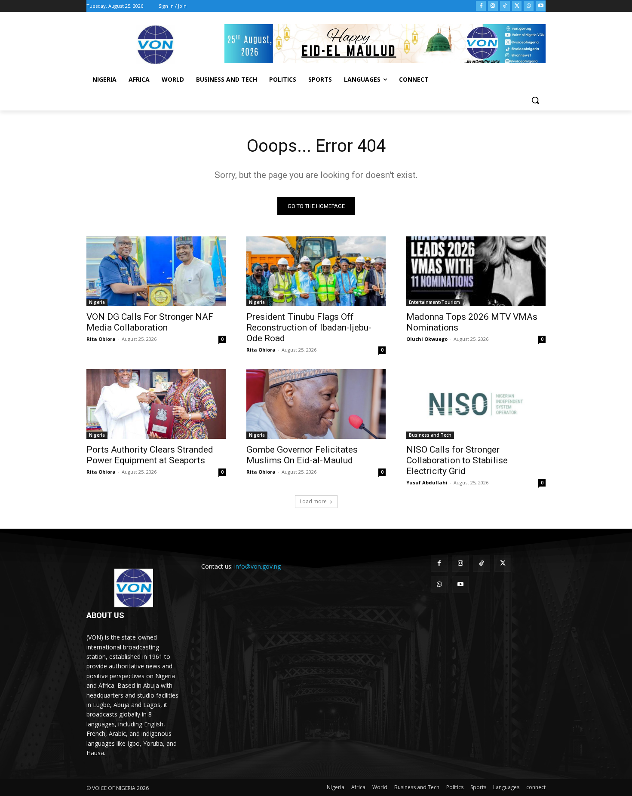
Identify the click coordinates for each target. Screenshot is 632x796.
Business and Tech (430, 435)
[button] (535, 100)
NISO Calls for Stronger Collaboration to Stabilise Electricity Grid (457, 460)
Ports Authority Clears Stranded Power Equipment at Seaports (149, 454)
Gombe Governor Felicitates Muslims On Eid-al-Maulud (302, 454)
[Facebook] (481, 6)
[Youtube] (541, 6)
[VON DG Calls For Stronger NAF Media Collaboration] (156, 271)
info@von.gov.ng (257, 566)
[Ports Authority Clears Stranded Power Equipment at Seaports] (156, 404)
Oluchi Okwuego (427, 339)
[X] (517, 6)
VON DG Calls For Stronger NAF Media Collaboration (149, 322)
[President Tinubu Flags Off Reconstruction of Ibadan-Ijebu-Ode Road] (316, 271)
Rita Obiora (101, 339)
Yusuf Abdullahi (427, 482)
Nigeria (97, 302)
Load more (313, 501)
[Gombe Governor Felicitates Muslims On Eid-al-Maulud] (316, 404)
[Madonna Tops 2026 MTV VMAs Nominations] (476, 271)
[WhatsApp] (529, 6)
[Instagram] (493, 6)
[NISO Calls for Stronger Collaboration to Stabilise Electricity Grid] (476, 404)
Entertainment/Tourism (434, 302)
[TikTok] (505, 6)
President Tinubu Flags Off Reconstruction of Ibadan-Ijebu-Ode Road (308, 327)
